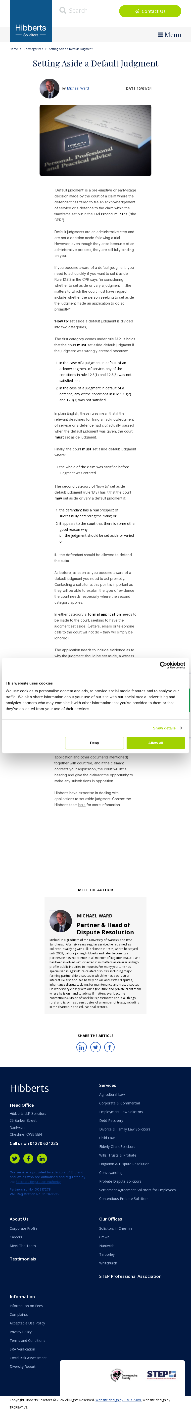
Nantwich (106, 1245)
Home (14, 49)
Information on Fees (26, 1305)
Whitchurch (108, 1263)
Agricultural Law (112, 1094)
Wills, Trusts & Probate (117, 1155)
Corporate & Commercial (119, 1103)
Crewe (104, 1237)
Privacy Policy (21, 1331)
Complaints (19, 1314)
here (82, 804)
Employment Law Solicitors (121, 1111)
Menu (172, 34)
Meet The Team (23, 1245)
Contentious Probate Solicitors (123, 1198)
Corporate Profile (24, 1228)
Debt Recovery (111, 1120)
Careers (16, 1237)
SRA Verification (22, 1349)
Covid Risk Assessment (28, 1357)
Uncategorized (33, 49)
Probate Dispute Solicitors (120, 1181)
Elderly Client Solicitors (117, 1146)
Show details (164, 728)
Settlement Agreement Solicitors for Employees (137, 1190)
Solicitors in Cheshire (116, 1228)
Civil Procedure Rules (110, 214)
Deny (94, 743)
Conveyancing (110, 1172)
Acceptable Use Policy (27, 1323)
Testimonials (23, 1259)
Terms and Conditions (27, 1340)
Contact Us (153, 11)
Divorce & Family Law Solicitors (124, 1129)
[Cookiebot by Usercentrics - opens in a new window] (163, 665)
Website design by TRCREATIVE (119, 1400)
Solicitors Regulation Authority (38, 1181)
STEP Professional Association (130, 1276)
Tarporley (107, 1254)
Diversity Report (23, 1366)
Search (78, 10)
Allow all (155, 743)
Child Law (107, 1137)
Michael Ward (78, 88)
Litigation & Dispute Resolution (124, 1163)
